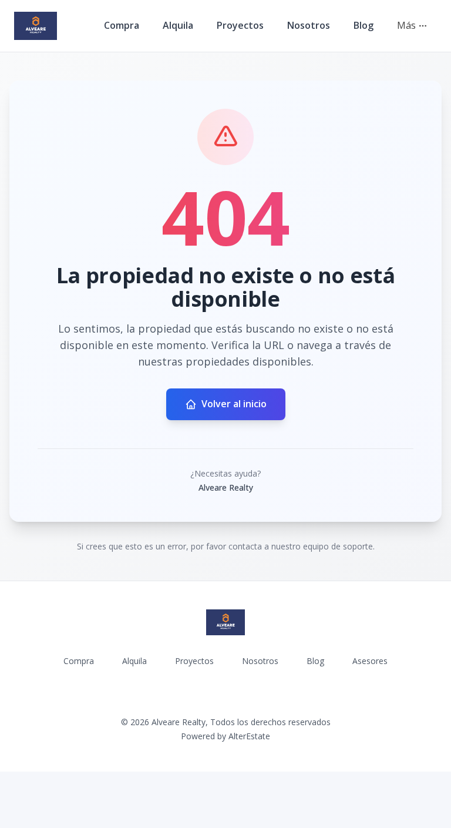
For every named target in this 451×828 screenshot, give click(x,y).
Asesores (370, 660)
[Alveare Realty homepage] (35, 26)
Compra (121, 25)
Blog (363, 25)
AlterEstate (249, 736)
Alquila (178, 25)
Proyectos (240, 25)
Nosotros (308, 25)
